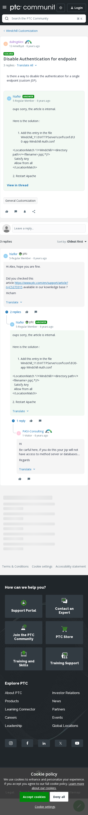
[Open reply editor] (44, 228)
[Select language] (61, 8)
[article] (44, 283)
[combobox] (44, 18)
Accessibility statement (71, 566)
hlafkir (17, 96)
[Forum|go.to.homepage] (29, 8)
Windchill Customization (22, 31)
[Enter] (6, 18)
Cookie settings (42, 566)
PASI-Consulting (33, 431)
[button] (4, 8)
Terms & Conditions (15, 566)
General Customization (20, 201)
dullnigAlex (16, 42)
